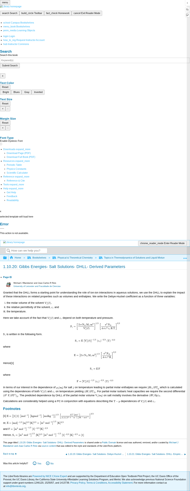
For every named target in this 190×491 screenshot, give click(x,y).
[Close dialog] (2, 228)
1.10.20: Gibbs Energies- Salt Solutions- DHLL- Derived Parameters (51, 442)
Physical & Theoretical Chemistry (75, 257)
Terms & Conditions (96, 482)
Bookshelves (39, 257)
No (52, 463)
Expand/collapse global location (185, 257)
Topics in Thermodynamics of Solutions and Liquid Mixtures (135, 257)
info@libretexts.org (15, 486)
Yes (39, 463)
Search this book (9, 55)
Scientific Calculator (17, 173)
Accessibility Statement (120, 482)
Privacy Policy (77, 482)
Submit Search (10, 65)
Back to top (8, 453)
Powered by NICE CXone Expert (50, 476)
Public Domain (109, 442)
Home (18, 257)
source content (48, 446)
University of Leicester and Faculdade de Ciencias (37, 286)
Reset (5, 87)
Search (8, 250)
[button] (12, 196)
